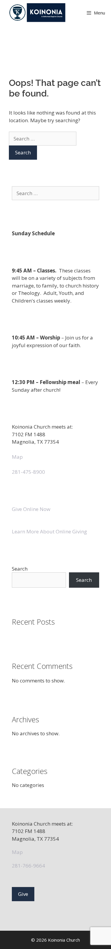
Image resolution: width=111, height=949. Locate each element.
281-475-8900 (28, 471)
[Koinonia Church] (38, 12)
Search (20, 568)
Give (23, 894)
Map (17, 456)
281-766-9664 (28, 865)
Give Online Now (31, 509)
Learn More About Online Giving (49, 531)
